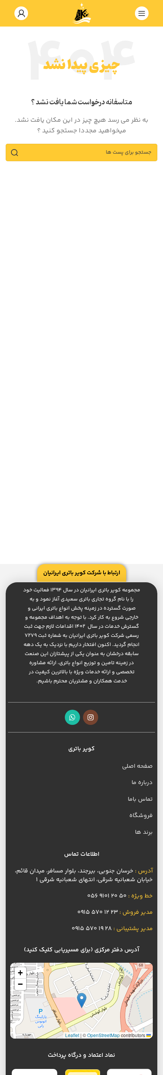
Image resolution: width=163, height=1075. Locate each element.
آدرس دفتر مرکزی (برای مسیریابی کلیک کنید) (81, 950)
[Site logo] (81, 13)
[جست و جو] (14, 152)
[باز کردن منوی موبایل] (142, 13)
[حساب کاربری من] (21, 13)
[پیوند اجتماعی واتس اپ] (72, 717)
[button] (81, 1000)
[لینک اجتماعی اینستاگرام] (90, 717)
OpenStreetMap (103, 1035)
